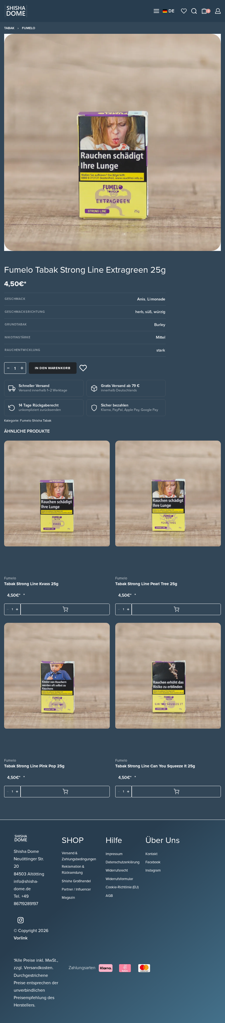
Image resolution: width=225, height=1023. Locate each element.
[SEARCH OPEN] (194, 11)
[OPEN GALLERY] (112, 142)
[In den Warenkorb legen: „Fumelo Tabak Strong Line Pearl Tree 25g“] (176, 609)
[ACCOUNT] (218, 11)
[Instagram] (20, 920)
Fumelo (28, 28)
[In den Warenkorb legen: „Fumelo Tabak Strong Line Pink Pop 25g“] (65, 792)
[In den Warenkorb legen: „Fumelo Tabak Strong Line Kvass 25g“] (65, 609)
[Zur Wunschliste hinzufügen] (83, 368)
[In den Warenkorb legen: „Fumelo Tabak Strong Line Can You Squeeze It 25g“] (176, 792)
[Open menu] (156, 11)
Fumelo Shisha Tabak (35, 420)
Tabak (9, 28)
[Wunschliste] (184, 11)
